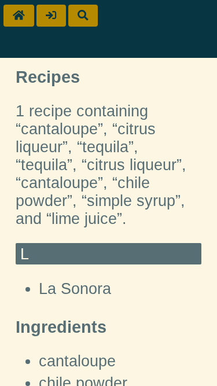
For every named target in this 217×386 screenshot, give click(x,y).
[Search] (83, 16)
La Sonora (75, 288)
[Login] (51, 16)
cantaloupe (77, 361)
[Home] (18, 16)
